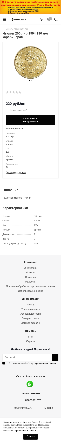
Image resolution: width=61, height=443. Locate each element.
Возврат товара (30, 318)
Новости (30, 272)
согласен (15, 363)
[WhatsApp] (30, 384)
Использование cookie (30, 290)
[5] (19, 92)
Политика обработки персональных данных (30, 286)
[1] (7, 92)
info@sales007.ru (23, 408)
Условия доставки (30, 313)
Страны (30, 341)
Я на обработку (32, 363)
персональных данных (45, 363)
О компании (30, 267)
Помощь (30, 304)
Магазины (30, 281)
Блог (30, 336)
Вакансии (30, 277)
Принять (31, 436)
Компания (30, 262)
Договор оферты (30, 322)
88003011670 (33, 400)
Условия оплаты (30, 309)
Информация (30, 298)
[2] (10, 92)
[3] (13, 92)
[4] (16, 92)
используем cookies (17, 422)
